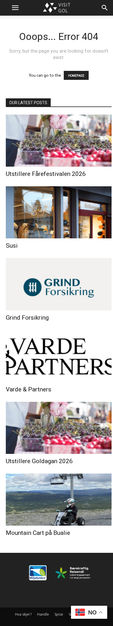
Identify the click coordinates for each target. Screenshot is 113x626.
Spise (58, 614)
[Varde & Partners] (59, 356)
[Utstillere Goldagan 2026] (59, 428)
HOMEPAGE (76, 75)
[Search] (105, 8)
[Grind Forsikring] (59, 284)
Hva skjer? (23, 614)
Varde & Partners (28, 389)
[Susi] (59, 212)
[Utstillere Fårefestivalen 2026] (59, 141)
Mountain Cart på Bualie (38, 532)
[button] (15, 8)
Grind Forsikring (27, 317)
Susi (12, 245)
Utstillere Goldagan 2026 (39, 461)
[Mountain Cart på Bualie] (59, 500)
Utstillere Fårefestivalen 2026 (46, 173)
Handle (43, 614)
